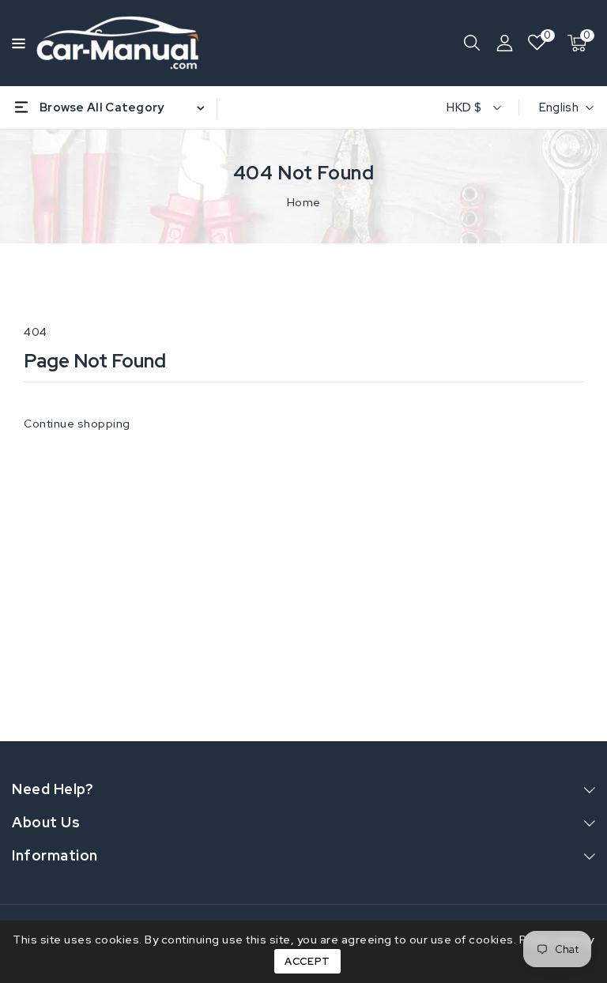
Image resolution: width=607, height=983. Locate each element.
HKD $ (464, 107)
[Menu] (16, 43)
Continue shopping (77, 423)
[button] (16, 42)
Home (304, 202)
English (559, 107)
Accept (307, 961)
